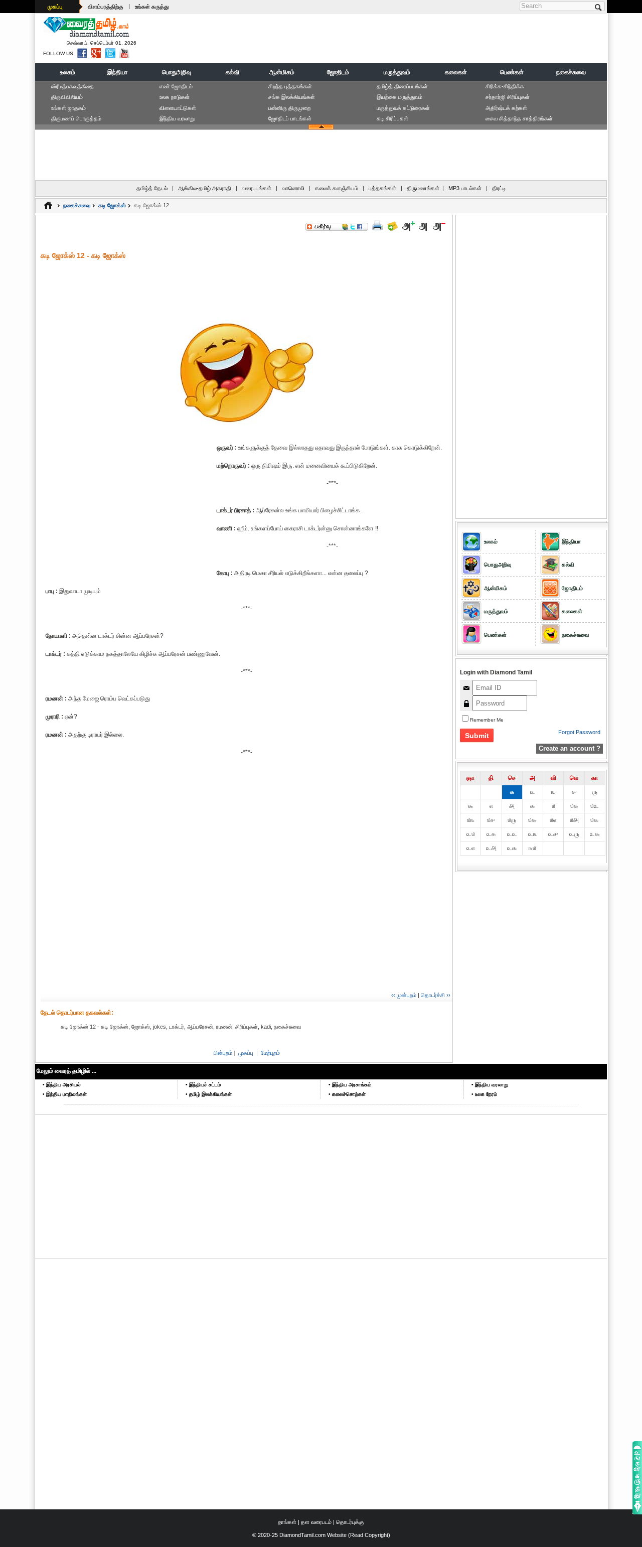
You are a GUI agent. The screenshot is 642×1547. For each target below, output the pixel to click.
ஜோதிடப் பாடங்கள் (289, 118)
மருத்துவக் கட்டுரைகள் (403, 108)
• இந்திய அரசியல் (62, 1084)
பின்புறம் (223, 1053)
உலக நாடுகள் (174, 97)
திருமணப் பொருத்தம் (76, 118)
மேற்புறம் (270, 1053)
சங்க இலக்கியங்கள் (291, 97)
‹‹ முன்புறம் (403, 995)
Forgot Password (579, 732)
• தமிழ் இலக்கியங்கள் (209, 1094)
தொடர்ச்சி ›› (435, 995)
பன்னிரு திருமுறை (289, 108)
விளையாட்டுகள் (177, 108)
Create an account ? (569, 748)
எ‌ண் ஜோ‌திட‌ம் (176, 86)
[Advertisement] (421, 38)
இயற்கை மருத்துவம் (399, 97)
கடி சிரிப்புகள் (392, 118)
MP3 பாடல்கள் (465, 188)
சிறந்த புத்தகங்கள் (290, 86)
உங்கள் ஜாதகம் (68, 108)
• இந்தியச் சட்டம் (203, 1084)
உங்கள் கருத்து (152, 7)
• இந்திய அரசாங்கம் (350, 1084)
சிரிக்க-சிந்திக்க (505, 86)
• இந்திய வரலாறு (489, 1084)
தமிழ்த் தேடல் (152, 188)
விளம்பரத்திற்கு (105, 7)
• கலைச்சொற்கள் (347, 1094)
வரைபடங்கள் (256, 188)
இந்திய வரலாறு (177, 118)
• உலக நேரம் (484, 1094)
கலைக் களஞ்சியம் (336, 188)
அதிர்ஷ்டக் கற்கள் (506, 108)
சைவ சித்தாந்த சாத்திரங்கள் (519, 118)
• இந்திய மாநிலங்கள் (65, 1094)
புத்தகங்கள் (382, 188)
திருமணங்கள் (423, 188)
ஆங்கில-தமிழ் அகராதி (204, 188)
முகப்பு (55, 7)
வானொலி (293, 188)
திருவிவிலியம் (67, 97)
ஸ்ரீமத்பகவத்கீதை (72, 86)
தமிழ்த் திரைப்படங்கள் (402, 86)
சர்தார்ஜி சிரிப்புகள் (508, 97)
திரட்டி (499, 188)
